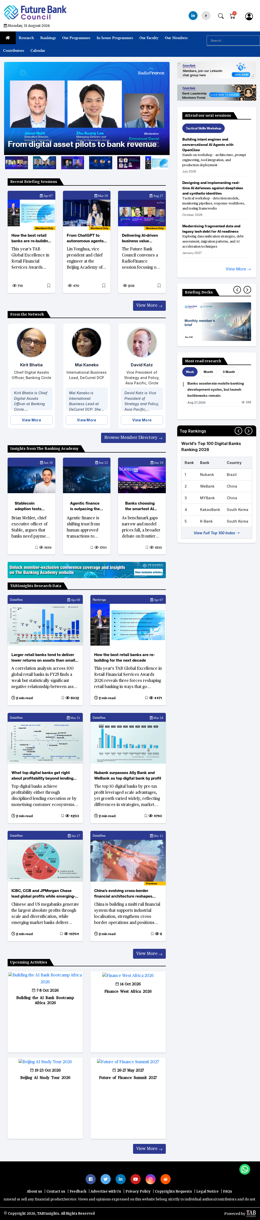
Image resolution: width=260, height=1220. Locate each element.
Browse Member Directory (131, 438)
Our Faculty (148, 38)
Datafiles (16, 600)
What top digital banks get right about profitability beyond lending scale (42, 775)
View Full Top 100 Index (215, 533)
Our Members (176, 38)
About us (34, 1191)
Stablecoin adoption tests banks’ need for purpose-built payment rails (29, 507)
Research (26, 38)
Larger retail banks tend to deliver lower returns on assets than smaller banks (45, 657)
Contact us (55, 1191)
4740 (157, 816)
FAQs (227, 1191)
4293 (74, 816)
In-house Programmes (115, 38)
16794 (73, 934)
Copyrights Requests (173, 1191)
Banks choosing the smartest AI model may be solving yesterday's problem (140, 507)
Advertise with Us (106, 1191)
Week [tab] (190, 372)
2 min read (24, 698)
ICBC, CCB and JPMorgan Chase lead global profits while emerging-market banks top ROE (43, 893)
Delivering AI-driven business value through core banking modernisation (141, 238)
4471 (157, 698)
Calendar (37, 50)
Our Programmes (76, 38)
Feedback (78, 1191)
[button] (214, 156)
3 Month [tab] (229, 372)
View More (31, 420)
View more (147, 305)
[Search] (223, 15)
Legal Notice (207, 1191)
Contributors (13, 50)
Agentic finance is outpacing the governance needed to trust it (86, 507)
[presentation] (237, 290)
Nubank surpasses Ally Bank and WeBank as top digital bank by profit (127, 775)
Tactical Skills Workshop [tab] (203, 128)
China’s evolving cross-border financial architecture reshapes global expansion (123, 893)
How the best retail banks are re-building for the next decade (30, 238)
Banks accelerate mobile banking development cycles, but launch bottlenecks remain (215, 389)
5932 (74, 698)
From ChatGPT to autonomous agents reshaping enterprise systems (86, 238)
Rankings (48, 38)
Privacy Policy (138, 1191)
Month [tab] (208, 372)
